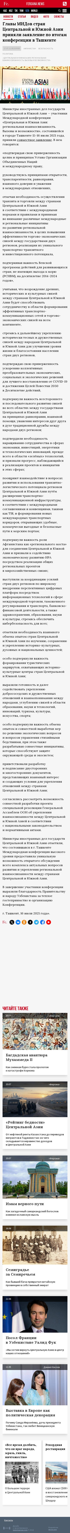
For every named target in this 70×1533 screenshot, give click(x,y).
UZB (27, 11)
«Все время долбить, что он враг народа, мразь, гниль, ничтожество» (20, 1451)
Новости (8, 17)
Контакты (8, 1520)
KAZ (5, 11)
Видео (34, 17)
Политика (8, 53)
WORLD (34, 11)
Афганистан (30, 48)
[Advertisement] (35, 967)
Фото (46, 17)
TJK (16, 11)
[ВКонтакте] (18, 922)
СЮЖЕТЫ (59, 17)
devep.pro (52, 1529)
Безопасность (45, 48)
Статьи (22, 17)
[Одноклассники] (24, 922)
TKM (21, 11)
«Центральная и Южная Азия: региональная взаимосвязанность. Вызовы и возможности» (27, 59)
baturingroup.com (20, 1530)
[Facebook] (42, 922)
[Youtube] (48, 922)
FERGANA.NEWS (35, 4)
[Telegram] (36, 922)
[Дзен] (30, 922)
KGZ (11, 11)
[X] (12, 922)
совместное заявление (34, 140)
